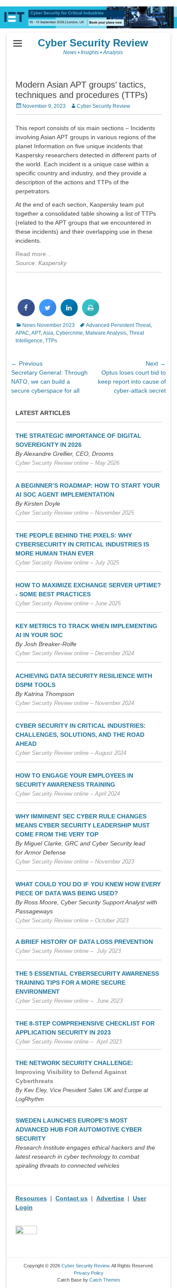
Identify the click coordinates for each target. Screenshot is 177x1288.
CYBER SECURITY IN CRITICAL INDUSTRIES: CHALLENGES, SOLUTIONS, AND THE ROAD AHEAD (80, 734)
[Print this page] (90, 313)
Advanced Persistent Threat (118, 325)
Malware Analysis (105, 333)
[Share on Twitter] (47, 313)
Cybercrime (69, 333)
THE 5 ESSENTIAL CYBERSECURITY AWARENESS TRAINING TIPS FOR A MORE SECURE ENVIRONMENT (87, 982)
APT (36, 333)
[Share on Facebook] (26, 313)
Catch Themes (104, 1279)
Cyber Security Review (93, 43)
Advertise (110, 1198)
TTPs (51, 341)
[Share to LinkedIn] (69, 313)
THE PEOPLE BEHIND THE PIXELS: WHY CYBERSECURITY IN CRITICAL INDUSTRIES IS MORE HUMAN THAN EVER (82, 544)
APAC (22, 333)
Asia (48, 333)
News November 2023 (48, 325)
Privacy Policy (89, 1273)
